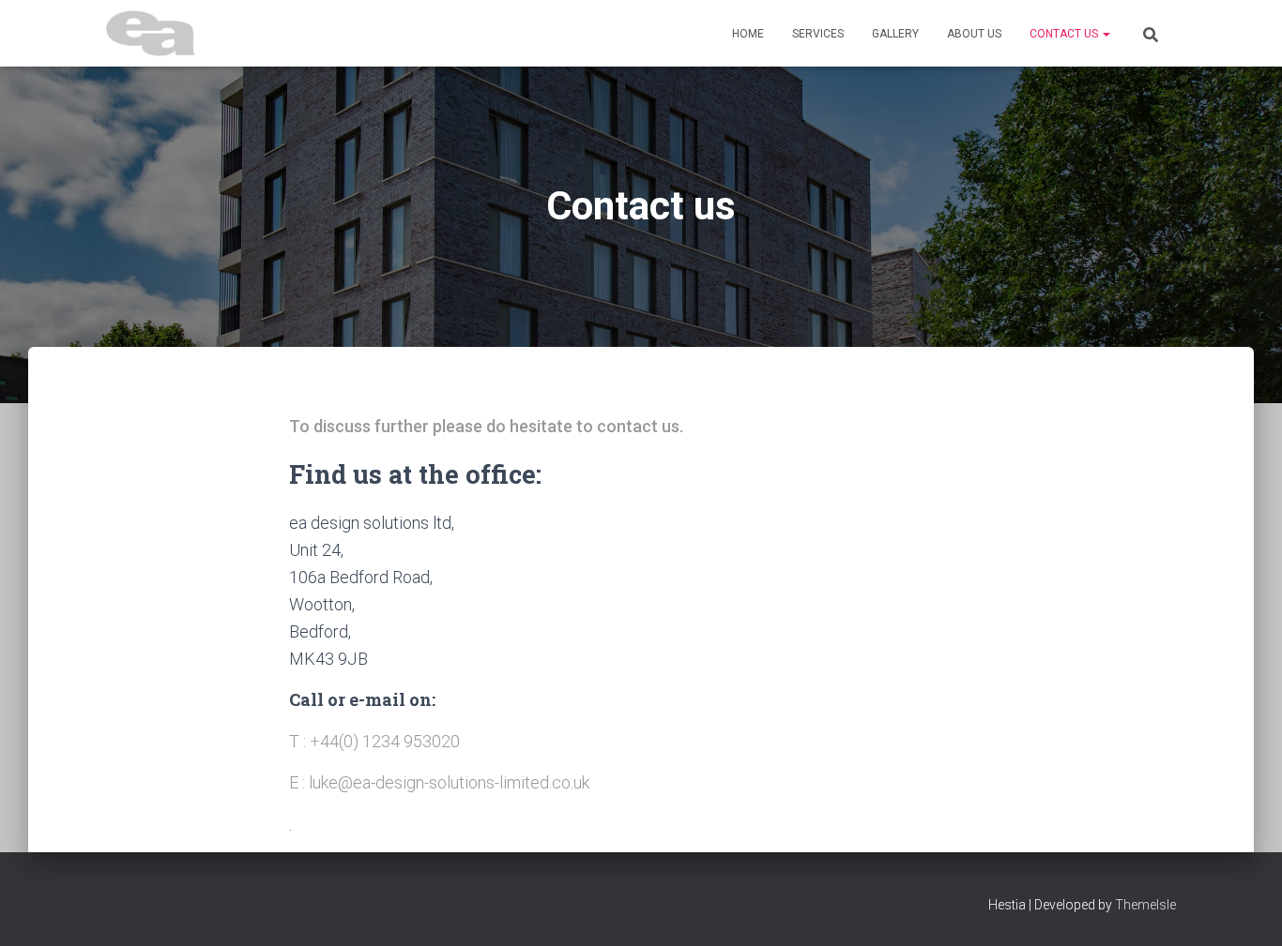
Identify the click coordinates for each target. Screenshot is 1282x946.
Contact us (1065, 33)
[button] (1105, 33)
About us (974, 33)
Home (748, 33)
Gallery (895, 33)
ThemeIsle (1145, 904)
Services (818, 33)
